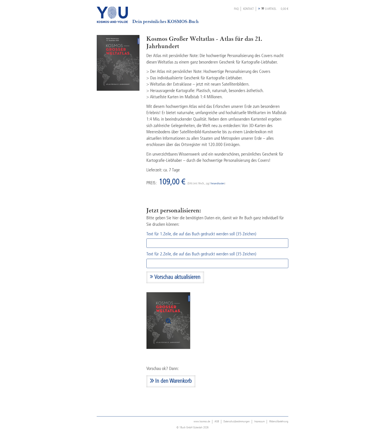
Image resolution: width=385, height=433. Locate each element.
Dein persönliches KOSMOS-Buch (165, 21)
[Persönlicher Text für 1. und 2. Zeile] (168, 320)
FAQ (236, 8)
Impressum (259, 421)
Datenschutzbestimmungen (236, 421)
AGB (217, 421)
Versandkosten (217, 183)
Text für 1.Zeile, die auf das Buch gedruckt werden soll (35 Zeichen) (201, 234)
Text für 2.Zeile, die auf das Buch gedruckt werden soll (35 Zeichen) (201, 254)
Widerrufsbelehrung (278, 421)
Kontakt (248, 8)
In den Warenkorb (173, 381)
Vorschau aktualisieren (177, 277)
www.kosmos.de (202, 421)
